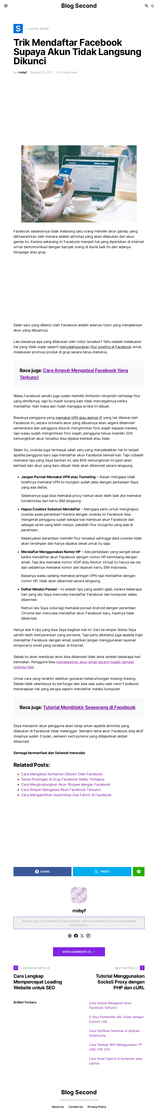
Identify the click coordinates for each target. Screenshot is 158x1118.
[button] (152, 5)
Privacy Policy (97, 1106)
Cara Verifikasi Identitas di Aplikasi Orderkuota (114, 1033)
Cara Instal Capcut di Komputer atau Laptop (115, 1061)
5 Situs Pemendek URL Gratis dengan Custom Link (116, 1019)
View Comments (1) (77, 951)
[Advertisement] (79, 112)
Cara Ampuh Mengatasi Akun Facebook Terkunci (110, 1005)
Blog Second (79, 5)
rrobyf (22, 72)
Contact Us (76, 1106)
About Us (58, 1106)
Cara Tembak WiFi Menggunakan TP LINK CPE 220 (115, 1047)
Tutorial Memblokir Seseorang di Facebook (89, 707)
